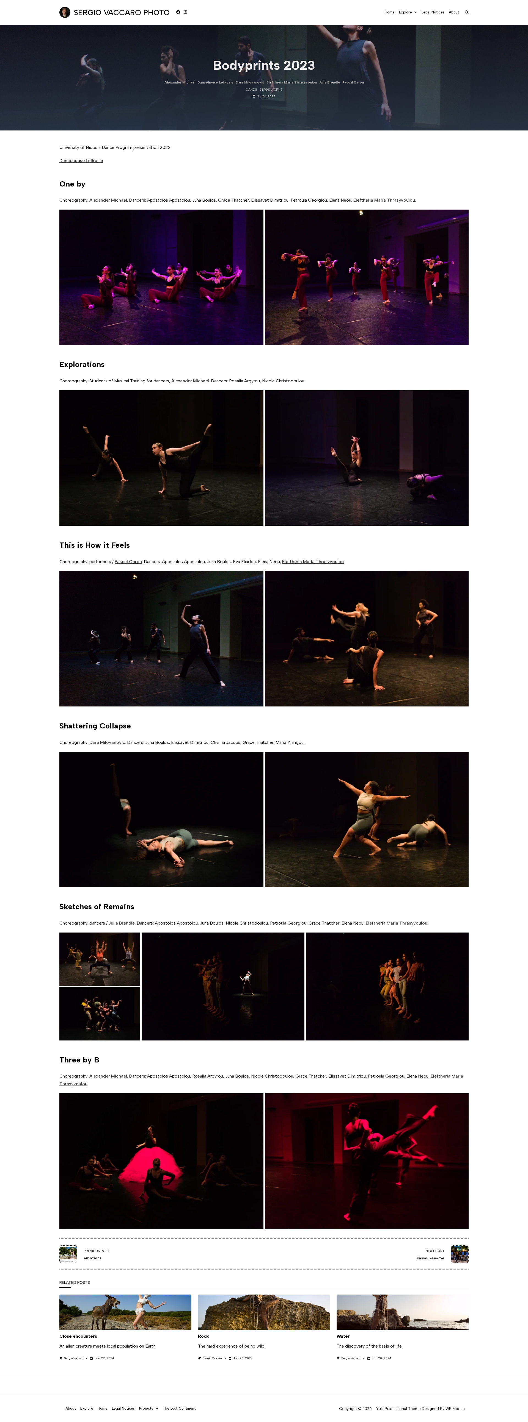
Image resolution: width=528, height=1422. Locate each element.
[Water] (403, 1312)
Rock (203, 1336)
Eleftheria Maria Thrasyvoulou (291, 82)
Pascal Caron (353, 82)
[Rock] (264, 1312)
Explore (405, 12)
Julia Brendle (329, 82)
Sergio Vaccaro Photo (122, 12)
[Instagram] (185, 12)
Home (390, 12)
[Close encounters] (125, 1312)
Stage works (270, 89)
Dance (251, 89)
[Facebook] (178, 12)
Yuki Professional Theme (398, 1408)
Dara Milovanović (250, 82)
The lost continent (179, 1408)
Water (343, 1336)
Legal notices (433, 12)
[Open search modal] (467, 12)
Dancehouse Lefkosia (215, 82)
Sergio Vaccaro (73, 1358)
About (454, 12)
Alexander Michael (179, 82)
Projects (146, 1408)
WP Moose (455, 1408)
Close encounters (78, 1336)
